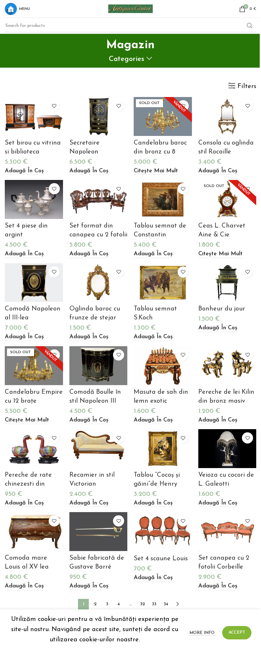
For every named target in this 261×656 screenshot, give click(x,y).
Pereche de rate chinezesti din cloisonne (28, 484)
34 (166, 604)
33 (154, 604)
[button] (24, 171)
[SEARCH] (249, 26)
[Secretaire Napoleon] (98, 116)
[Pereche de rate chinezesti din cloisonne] (34, 448)
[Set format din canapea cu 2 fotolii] (98, 199)
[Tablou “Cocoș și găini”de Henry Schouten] (163, 448)
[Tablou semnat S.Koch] (163, 282)
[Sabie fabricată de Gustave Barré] (98, 531)
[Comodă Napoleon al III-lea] (34, 282)
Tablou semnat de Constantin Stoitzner (160, 235)
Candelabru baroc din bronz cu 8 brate (160, 152)
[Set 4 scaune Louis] (163, 531)
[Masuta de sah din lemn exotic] (163, 365)
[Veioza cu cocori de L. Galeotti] (227, 448)
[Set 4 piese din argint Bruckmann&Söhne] (34, 199)
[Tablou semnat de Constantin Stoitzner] (163, 199)
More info (202, 633)
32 (142, 604)
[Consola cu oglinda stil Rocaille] (227, 116)
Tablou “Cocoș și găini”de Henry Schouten (157, 484)
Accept (237, 632)
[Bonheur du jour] (227, 282)
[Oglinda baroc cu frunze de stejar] (98, 282)
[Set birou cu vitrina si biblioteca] (34, 116)
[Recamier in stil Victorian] (98, 448)
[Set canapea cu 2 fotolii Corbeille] (227, 531)
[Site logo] (130, 8)
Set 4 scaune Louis (161, 558)
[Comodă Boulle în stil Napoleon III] (98, 365)
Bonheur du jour (221, 309)
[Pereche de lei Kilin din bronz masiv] (227, 365)
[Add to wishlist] (54, 105)
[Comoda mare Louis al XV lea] (34, 531)
